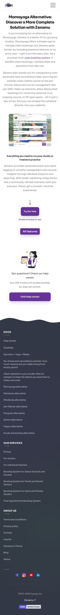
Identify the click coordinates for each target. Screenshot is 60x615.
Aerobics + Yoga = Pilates (16, 354)
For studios (9, 458)
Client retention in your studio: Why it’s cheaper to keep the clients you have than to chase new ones (26, 377)
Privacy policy (10, 526)
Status (6, 559)
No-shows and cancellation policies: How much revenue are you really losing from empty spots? (25, 364)
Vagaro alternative (13, 426)
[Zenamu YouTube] (31, 575)
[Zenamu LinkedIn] (38, 575)
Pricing (7, 451)
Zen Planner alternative (15, 406)
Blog (5, 552)
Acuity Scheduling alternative (19, 433)
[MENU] (53, 5)
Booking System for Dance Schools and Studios (24, 473)
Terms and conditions (14, 519)
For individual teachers (15, 465)
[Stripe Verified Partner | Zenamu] (30, 607)
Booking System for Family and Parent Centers (23, 483)
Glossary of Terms (12, 546)
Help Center (9, 341)
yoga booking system (37, 57)
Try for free (30, 211)
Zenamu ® (30, 600)
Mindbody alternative (14, 400)
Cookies (8, 347)
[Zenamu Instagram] (24, 575)
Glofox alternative (12, 419)
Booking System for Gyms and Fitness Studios (23, 493)
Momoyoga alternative (15, 386)
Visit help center (29, 296)
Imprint (7, 539)
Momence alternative (14, 393)
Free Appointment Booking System (22, 501)
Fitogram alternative (14, 413)
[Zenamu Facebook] (17, 575)
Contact (7, 532)
